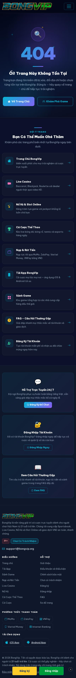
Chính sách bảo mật (51, 574)
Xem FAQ (39, 490)
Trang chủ (7, 563)
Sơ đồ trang (46, 602)
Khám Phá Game (57, 101)
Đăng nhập (46, 591)
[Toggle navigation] (69, 6)
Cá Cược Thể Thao (12, 597)
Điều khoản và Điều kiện (53, 568)
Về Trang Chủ (20, 101)
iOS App (14, 642)
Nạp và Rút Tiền (10, 580)
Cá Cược (7, 602)
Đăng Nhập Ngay (39, 447)
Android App (38, 642)
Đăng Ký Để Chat (39, 404)
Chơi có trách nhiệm (51, 580)
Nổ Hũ (5, 591)
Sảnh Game (8, 574)
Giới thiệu (45, 563)
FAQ (42, 597)
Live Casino (8, 585)
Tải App (6, 568)
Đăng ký (44, 585)
